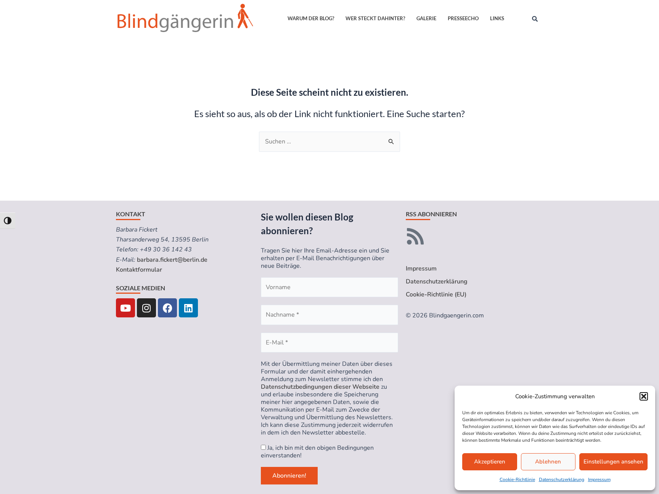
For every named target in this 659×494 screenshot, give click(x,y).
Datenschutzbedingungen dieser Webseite (320, 387)
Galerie (426, 18)
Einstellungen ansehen (613, 461)
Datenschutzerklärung (561, 479)
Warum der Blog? (311, 18)
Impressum (599, 479)
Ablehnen (548, 461)
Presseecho (463, 18)
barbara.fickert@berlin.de (172, 260)
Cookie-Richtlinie (517, 479)
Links (497, 18)
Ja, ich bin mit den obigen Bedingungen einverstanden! (317, 451)
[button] (644, 396)
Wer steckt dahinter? (375, 18)
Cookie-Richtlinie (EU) (436, 294)
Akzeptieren (489, 461)
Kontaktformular (139, 270)
